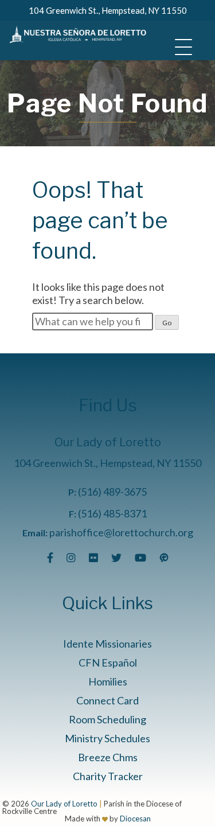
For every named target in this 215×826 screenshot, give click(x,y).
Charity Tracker (108, 776)
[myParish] (164, 557)
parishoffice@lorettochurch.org (121, 532)
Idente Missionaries (107, 643)
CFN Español (108, 662)
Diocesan (135, 818)
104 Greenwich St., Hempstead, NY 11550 (108, 10)
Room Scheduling (107, 719)
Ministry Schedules (107, 738)
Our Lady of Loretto (64, 803)
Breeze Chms (108, 757)
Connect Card (107, 700)
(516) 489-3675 (112, 491)
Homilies (107, 681)
